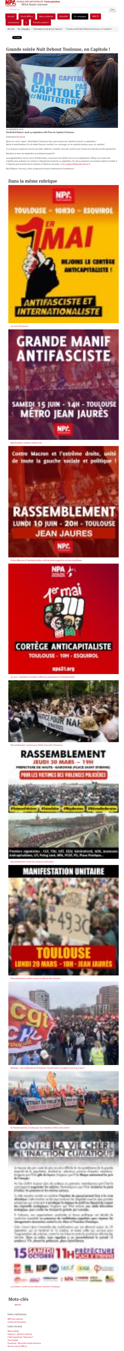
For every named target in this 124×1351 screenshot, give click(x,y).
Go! (112, 9)
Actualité (64, 16)
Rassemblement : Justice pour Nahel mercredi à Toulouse (36, 745)
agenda (17, 1305)
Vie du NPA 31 (27, 16)
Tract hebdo (13, 1340)
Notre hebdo (13, 1331)
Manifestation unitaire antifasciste (26, 443)
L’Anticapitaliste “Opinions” (20, 1337)
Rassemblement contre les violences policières (32, 862)
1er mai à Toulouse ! (20, 326)
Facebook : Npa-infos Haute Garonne (24, 1343)
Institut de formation (17, 1322)
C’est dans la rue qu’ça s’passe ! (47, 29)
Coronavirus (13, 22)
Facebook (20, 137)
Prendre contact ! (41, 22)
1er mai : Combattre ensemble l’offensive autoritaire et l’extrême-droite (43, 677)
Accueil (11, 16)
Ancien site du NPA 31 (17, 1346)
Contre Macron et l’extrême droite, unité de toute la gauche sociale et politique (46, 560)
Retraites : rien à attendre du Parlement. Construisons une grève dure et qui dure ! (48, 1068)
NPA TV (95, 16)
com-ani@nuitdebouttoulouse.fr (75, 164)
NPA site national (15, 1319)
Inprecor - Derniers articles (20, 1334)
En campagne (80, 16)
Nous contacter (46, 16)
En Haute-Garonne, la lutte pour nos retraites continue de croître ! (40, 1128)
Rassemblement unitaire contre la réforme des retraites (35, 978)
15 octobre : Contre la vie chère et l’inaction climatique (35, 1287)
